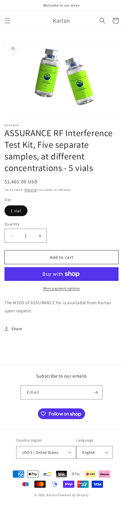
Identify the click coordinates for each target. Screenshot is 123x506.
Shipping (30, 190)
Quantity (11, 224)
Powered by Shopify (73, 495)
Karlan (52, 495)
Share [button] (16, 328)
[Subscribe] (95, 392)
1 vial (16, 210)
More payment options (61, 288)
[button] (7, 20)
